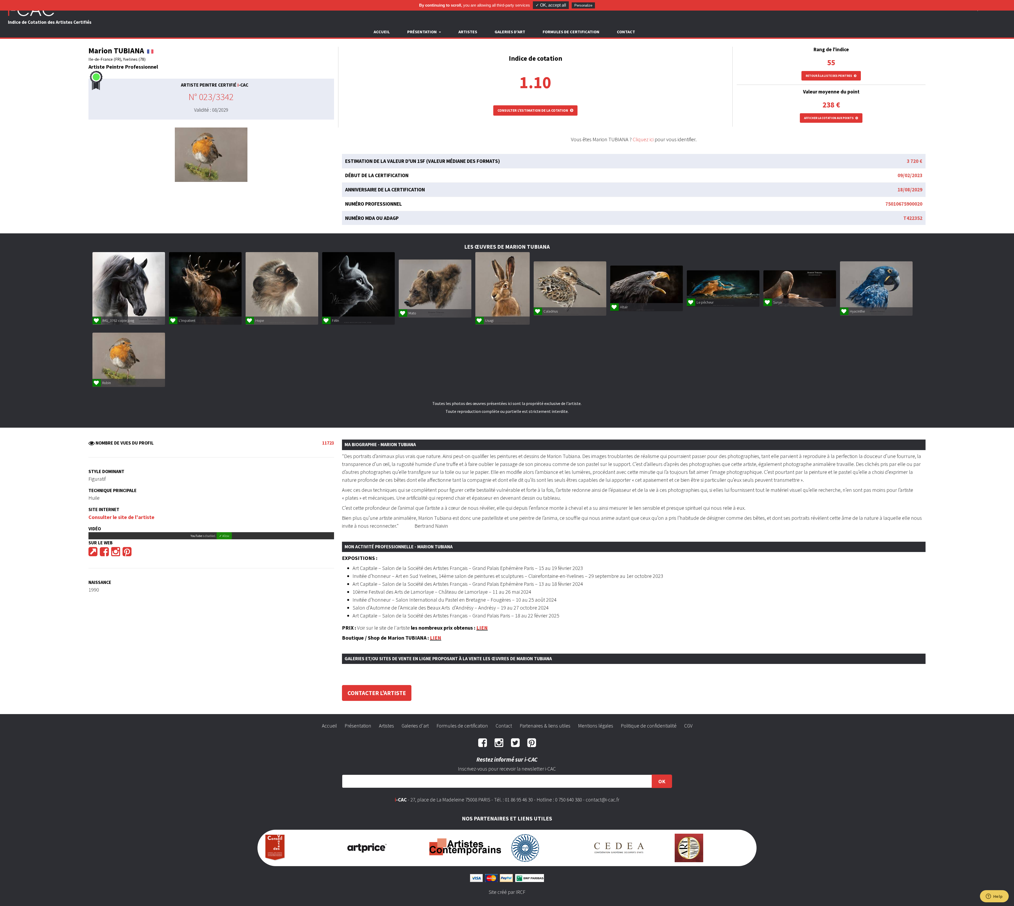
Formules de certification (571, 31)
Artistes (467, 31)
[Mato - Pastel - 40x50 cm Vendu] (435, 288)
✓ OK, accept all (551, 5)
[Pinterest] (127, 553)
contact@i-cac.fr (602, 799)
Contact (626, 31)
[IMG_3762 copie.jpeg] (128, 288)
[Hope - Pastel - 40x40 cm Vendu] (282, 288)
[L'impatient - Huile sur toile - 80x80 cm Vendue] (205, 288)
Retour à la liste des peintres (829, 76)
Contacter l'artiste (377, 693)
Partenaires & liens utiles (545, 726)
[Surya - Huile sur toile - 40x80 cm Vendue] (799, 288)
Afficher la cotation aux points (829, 118)
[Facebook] (104, 553)
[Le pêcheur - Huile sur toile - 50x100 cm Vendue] (723, 288)
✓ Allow (224, 536)
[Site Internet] (92, 553)
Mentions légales (595, 726)
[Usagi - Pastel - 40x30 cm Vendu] (502, 288)
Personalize (583, 5)
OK (661, 781)
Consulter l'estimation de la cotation (533, 110)
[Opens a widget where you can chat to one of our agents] (994, 896)
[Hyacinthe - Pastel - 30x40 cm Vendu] (876, 288)
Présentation (358, 726)
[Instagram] (115, 553)
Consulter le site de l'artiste (121, 517)
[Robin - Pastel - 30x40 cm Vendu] (128, 360)
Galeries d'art (510, 31)
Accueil (382, 31)
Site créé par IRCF (507, 892)
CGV (688, 726)
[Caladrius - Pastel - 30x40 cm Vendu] (570, 288)
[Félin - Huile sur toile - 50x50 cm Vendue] (358, 288)
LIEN (482, 627)
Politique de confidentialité (649, 726)
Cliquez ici (643, 139)
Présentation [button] (422, 31)
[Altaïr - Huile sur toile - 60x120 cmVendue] (646, 288)
